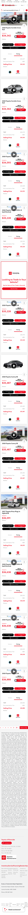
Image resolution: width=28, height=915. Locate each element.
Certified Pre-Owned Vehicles (4, 876)
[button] (24, 25)
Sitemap (14, 904)
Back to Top (24, 727)
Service (10, 866)
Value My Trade (15, 872)
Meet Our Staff (23, 870)
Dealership (24, 866)
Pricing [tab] (18, 54)
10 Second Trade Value (21, 45)
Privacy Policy (7, 904)
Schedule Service (10, 869)
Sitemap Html (18, 904)
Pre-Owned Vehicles (4, 871)
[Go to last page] (16, 727)
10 (10, 727)
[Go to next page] (13, 727)
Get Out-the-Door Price (9, 45)
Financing (16, 866)
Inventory (4, 866)
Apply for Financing (15, 869)
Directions (22, 873)
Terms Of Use (10, 904)
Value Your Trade (14, 288)
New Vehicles (4, 868)
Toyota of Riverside (3, 904)
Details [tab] (10, 54)
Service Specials (10, 872)
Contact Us (7, 843)
